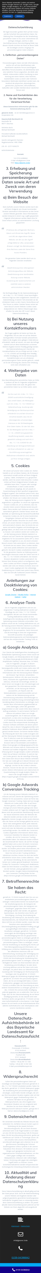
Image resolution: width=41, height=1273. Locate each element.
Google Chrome (10, 595)
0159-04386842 (21, 1257)
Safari (24, 597)
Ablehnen (19, 16)
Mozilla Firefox (23, 595)
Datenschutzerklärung (25, 12)
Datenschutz (25, 1226)
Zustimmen (7, 16)
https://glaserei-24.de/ (22, 163)
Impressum (15, 1226)
